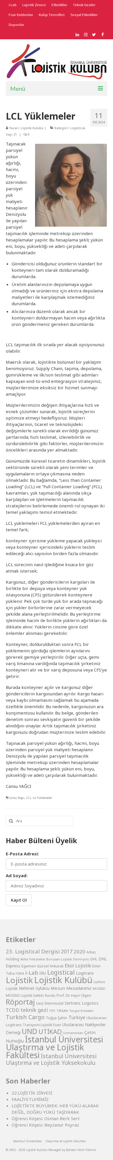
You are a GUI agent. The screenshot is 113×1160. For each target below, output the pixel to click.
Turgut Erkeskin (81, 1010)
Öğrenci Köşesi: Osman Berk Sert (46, 1118)
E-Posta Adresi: (22, 854)
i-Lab (31, 972)
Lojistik (19, 979)
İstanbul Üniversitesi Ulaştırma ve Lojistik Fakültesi (54, 1046)
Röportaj (20, 1002)
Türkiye (76, 1017)
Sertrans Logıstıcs (82, 1003)
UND (29, 1031)
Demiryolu (81, 959)
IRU (42, 973)
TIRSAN (62, 1010)
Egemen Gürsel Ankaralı (42, 966)
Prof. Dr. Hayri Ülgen (74, 995)
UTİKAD (50, 1031)
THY (52, 1010)
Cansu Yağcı (16, 798)
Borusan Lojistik (59, 959)
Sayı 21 (11, 134)
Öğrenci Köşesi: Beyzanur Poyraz (45, 1125)
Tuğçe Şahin (56, 1017)
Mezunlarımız (79, 988)
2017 (66, 951)
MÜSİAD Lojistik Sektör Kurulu (30, 995)
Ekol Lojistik (78, 965)
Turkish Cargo (25, 1017)
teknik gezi (34, 1009)
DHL (93, 959)
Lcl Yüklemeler (42, 798)
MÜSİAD (99, 988)
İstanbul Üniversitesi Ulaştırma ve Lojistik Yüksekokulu (51, 1059)
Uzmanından (73, 1033)
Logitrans (85, 973)
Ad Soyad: (17, 875)
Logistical (77, 128)
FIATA (20, 973)
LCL (28, 798)
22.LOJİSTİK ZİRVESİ (32, 1093)
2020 (79, 951)
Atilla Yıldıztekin (32, 959)
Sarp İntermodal (49, 1003)
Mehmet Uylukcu (34, 988)
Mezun (58, 988)
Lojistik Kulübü (32, 128)
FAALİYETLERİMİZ (30, 1099)
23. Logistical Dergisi (33, 951)
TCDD (12, 1010)
